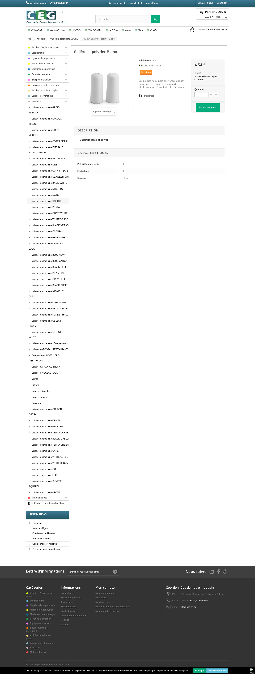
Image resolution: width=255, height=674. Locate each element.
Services (113, 30)
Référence (144, 60)
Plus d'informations (217, 670)
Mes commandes (104, 593)
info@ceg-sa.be (188, 607)
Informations (37, 514)
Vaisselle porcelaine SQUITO (64, 39)
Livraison (36, 523)
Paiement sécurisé (41, 538)
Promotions (67, 593)
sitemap (65, 624)
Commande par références (211, 29)
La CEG (153, 30)
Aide (140, 30)
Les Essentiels (57, 30)
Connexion (222, 3)
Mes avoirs (101, 597)
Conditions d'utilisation (43, 533)
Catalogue (36, 30)
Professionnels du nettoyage (46, 549)
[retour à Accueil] (29, 39)
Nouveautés (94, 30)
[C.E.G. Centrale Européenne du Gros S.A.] (58, 16)
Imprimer (149, 96)
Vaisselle (40, 39)
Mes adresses (102, 602)
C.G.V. (128, 30)
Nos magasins (68, 606)
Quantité (198, 89)
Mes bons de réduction (107, 611)
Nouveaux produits (71, 597)
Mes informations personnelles (112, 606)
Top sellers (67, 602)
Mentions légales (40, 528)
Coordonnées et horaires (44, 544)
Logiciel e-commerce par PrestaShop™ (53, 664)
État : (141, 65)
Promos (76, 30)
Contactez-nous (205, 3)
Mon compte (105, 587)
